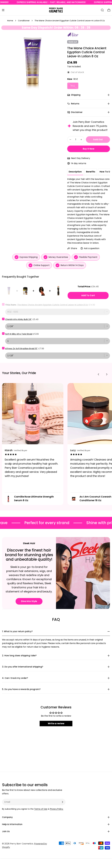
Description (75, 171)
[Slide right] (106, 374)
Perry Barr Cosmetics (21, 843)
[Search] (102, 10)
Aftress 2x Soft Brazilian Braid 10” (21, 348)
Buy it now (88, 148)
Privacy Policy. (56, 809)
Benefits (90, 171)
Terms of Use (40, 809)
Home (10, 20)
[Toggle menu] (3, 10)
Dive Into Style (29, 601)
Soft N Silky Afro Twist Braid (18, 334)
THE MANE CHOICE (72, 35)
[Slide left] (98, 374)
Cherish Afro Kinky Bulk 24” (18, 319)
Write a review (56, 723)
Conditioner (24, 20)
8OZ (74, 86)
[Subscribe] (62, 802)
